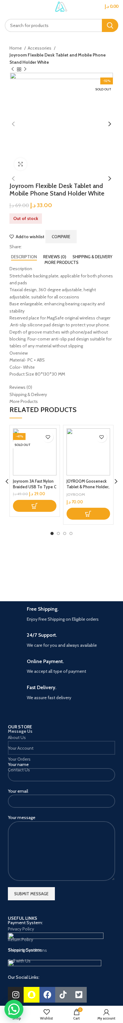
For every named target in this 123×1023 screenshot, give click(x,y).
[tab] (24, 257)
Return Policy (20, 939)
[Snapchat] (31, 995)
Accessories (40, 48)
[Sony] (91, 570)
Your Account (20, 748)
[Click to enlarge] (20, 164)
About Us (17, 737)
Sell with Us (19, 961)
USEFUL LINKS (22, 918)
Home (16, 48)
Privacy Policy (21, 929)
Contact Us (19, 770)
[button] (88, 514)
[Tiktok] (63, 995)
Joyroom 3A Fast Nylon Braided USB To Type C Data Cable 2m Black (34, 487)
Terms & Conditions (27, 950)
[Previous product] (12, 69)
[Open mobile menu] (7, 9)
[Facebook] (47, 995)
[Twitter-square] (79, 995)
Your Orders (19, 759)
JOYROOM (76, 494)
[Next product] (25, 69)
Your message (21, 817)
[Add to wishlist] (47, 436)
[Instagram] (16, 995)
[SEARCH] (110, 25)
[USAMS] (32, 570)
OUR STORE (20, 727)
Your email (18, 791)
